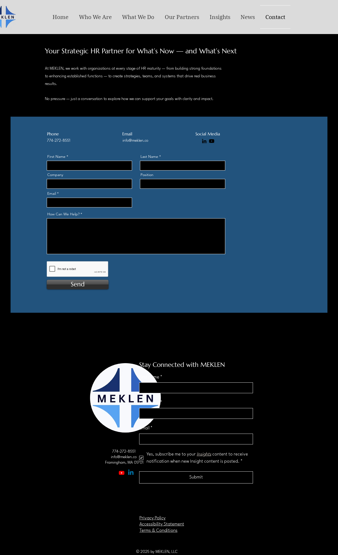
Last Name (149, 156)
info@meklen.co (135, 141)
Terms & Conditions (158, 530)
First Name (56, 156)
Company (55, 175)
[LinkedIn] (204, 141)
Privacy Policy (152, 518)
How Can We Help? (63, 214)
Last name (150, 402)
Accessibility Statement (161, 524)
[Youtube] (121, 472)
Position (146, 175)
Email (51, 193)
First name (150, 377)
